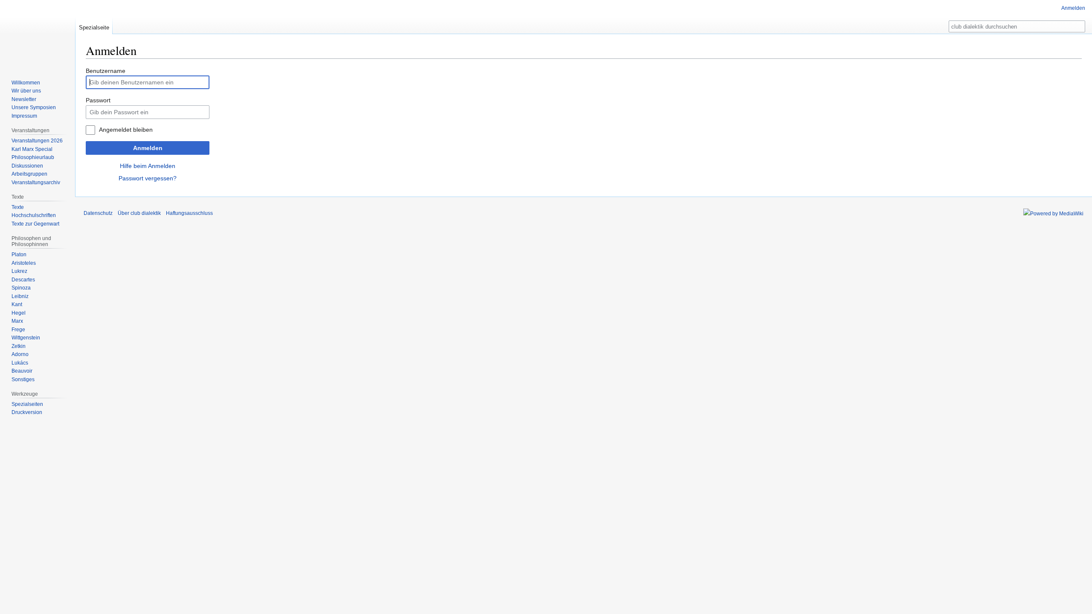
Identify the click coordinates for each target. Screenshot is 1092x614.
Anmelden (148, 148)
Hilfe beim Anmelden (147, 165)
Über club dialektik (139, 213)
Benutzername (105, 70)
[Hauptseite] (37, 34)
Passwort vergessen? (148, 178)
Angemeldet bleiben (126, 129)
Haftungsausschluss (189, 213)
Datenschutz (98, 213)
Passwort (98, 100)
